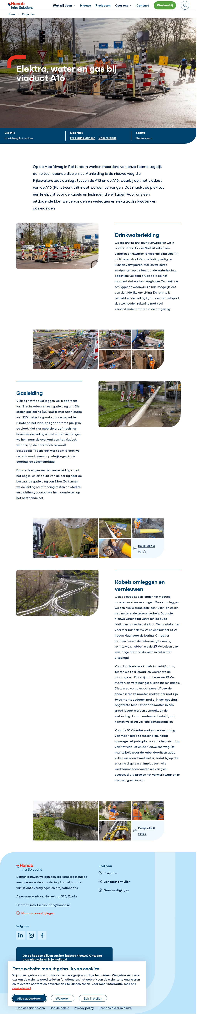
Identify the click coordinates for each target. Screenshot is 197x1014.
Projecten (28, 14)
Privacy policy (84, 1008)
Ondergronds (107, 137)
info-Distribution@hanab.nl (50, 905)
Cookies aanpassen (30, 1008)
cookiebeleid (21, 988)
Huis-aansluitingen (82, 137)
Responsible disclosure (115, 1008)
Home (11, 14)
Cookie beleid (59, 1008)
